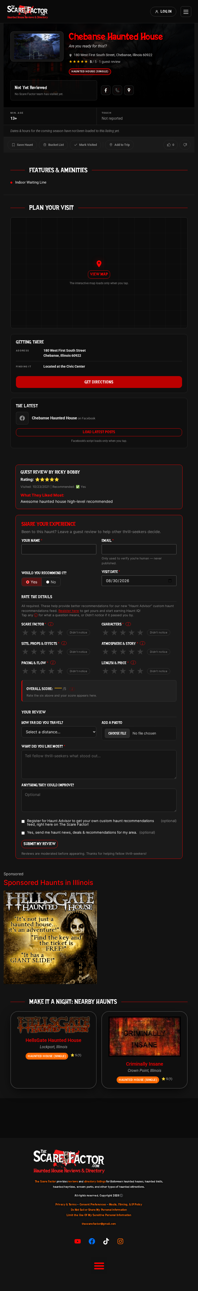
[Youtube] (77, 1241)
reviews (73, 1181)
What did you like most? (43, 746)
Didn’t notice (78, 632)
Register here (68, 611)
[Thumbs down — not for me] (185, 145)
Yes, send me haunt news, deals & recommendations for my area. (91, 833)
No (53, 581)
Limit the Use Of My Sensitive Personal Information (99, 1215)
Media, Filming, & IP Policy (125, 1204)
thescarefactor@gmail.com (99, 1223)
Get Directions (99, 381)
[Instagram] (120, 1241)
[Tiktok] (106, 1241)
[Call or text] (117, 90)
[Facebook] (106, 90)
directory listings (95, 1181)
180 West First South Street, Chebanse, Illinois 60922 (113, 55)
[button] (99, 1265)
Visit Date (111, 572)
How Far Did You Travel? (42, 723)
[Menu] (186, 11)
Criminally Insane (144, 1064)
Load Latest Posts (99, 432)
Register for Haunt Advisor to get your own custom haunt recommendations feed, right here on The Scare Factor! (102, 822)
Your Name (31, 540)
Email (108, 540)
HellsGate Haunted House (53, 1040)
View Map (99, 274)
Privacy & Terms (66, 1204)
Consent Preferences (93, 1204)
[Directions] (129, 90)
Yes (34, 581)
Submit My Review (40, 843)
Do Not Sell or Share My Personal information (99, 1209)
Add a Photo (112, 723)
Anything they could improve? (47, 785)
